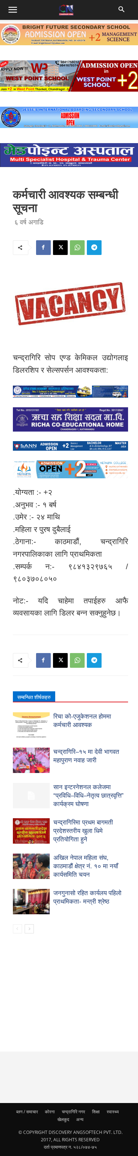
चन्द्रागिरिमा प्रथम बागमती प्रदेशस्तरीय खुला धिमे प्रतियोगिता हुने (83, 831)
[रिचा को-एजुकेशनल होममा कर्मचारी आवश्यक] (31, 725)
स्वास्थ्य (113, 1112)
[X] (60, 247)
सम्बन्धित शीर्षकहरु (34, 697)
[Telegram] (94, 247)
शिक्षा (96, 1112)
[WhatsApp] (77, 247)
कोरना (50, 1112)
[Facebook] (43, 247)
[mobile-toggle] (12, 10)
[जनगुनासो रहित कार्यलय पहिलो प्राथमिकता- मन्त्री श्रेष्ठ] (31, 901)
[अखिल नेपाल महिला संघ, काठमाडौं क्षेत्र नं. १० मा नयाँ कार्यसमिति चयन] (31, 866)
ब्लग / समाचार (27, 1112)
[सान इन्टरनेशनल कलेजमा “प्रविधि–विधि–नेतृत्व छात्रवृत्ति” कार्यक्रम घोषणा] (31, 795)
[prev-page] (17, 928)
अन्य (80, 1119)
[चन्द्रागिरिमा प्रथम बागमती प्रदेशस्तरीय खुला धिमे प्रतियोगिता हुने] (31, 831)
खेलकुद (63, 1119)
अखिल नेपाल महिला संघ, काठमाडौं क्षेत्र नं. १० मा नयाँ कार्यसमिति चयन (85, 866)
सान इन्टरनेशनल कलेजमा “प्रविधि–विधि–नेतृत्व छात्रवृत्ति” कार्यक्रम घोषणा (88, 796)
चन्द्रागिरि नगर (73, 1112)
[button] (122, 10)
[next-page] (29, 928)
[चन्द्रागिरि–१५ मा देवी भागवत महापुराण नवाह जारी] (31, 760)
